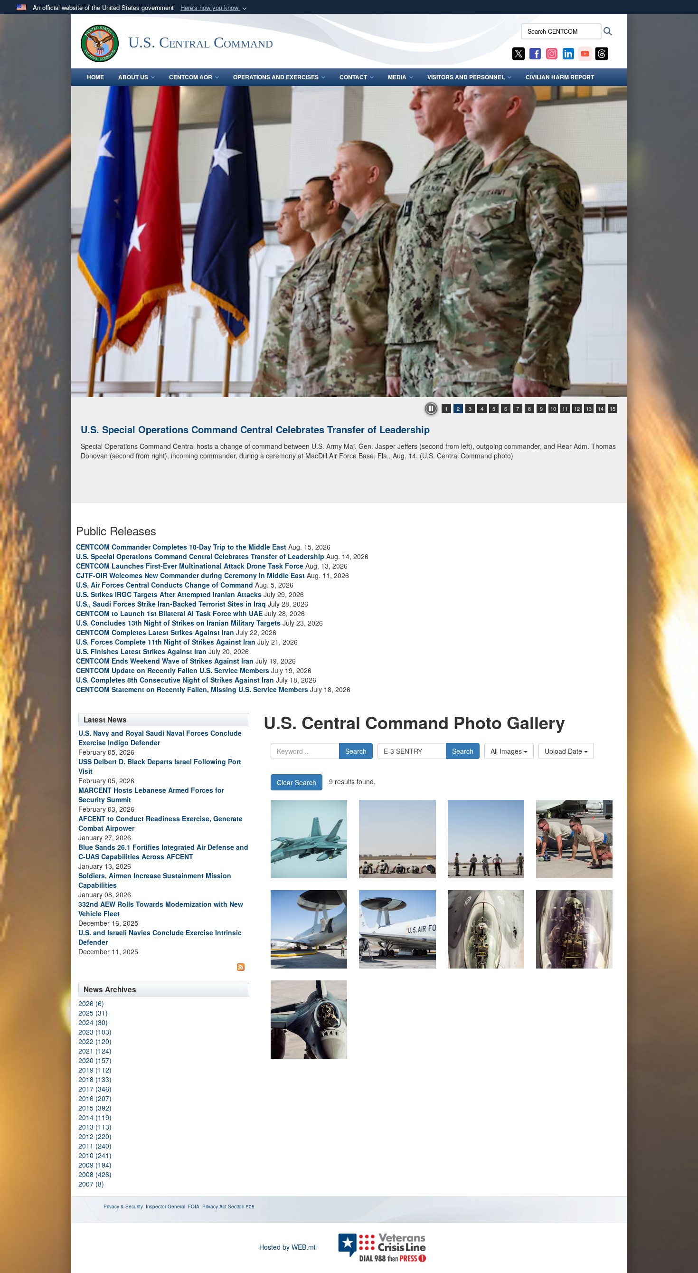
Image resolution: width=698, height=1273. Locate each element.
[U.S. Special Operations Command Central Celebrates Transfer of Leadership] (349, 241)
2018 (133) (95, 1079)
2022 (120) (95, 1041)
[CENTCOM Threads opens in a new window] (601, 52)
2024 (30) (93, 1022)
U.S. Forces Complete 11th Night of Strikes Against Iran (165, 641)
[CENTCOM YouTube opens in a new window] (585, 52)
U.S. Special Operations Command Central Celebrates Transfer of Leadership (255, 429)
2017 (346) (95, 1088)
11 (565, 408)
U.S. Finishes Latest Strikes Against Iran (141, 651)
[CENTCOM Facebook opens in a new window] (535, 52)
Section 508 (241, 1206)
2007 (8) (91, 1183)
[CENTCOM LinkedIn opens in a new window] (568, 52)
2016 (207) (95, 1098)
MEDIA (397, 77)
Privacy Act (214, 1206)
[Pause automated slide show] (431, 408)
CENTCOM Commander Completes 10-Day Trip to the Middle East (181, 546)
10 (553, 408)
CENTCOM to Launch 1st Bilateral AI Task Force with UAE (169, 613)
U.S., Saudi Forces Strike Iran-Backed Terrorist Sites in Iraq (171, 603)
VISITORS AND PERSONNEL (466, 77)
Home (95, 77)
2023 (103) (95, 1031)
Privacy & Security (123, 1206)
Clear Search (296, 782)
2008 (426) (95, 1174)
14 (601, 408)
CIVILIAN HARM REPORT (560, 77)
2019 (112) (95, 1069)
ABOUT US (133, 77)
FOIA (193, 1206)
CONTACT (353, 77)
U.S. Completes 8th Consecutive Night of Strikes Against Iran (175, 679)
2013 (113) (95, 1126)
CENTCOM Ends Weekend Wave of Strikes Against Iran (165, 660)
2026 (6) (91, 1003)
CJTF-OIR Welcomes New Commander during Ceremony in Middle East (190, 575)
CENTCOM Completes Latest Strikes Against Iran (155, 632)
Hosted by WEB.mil (288, 1247)
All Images (507, 751)
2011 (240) (95, 1145)
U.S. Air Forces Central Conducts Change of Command (164, 584)
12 (577, 408)
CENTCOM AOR (190, 77)
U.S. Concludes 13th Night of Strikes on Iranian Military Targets (178, 622)
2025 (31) (93, 1012)
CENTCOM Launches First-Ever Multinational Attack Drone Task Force (189, 565)
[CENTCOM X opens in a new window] (518, 52)
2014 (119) (95, 1117)
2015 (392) (95, 1107)
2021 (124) (95, 1050)
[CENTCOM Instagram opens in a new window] (551, 52)
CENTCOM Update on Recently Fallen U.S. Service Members (172, 670)
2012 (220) (95, 1136)
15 (612, 408)
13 (589, 408)
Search (356, 751)
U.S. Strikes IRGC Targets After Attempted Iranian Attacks (169, 594)
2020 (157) (95, 1060)
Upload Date (564, 751)
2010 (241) (95, 1155)
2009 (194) (95, 1164)
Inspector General (165, 1206)
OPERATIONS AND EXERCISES (276, 77)
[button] (214, 8)
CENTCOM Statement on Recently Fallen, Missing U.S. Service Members (192, 689)
